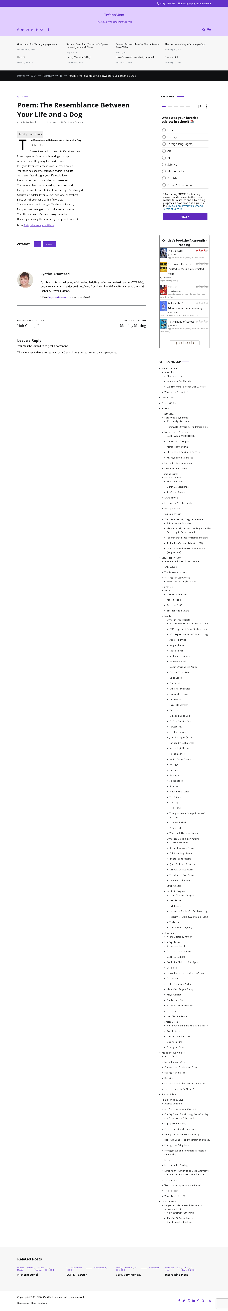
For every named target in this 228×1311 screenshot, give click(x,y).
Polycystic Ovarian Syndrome (179, 463)
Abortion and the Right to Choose (181, 561)
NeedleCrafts (170, 616)
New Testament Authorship (180, 1212)
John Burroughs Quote (180, 737)
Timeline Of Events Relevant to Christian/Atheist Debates (181, 1220)
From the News (173, 1267)
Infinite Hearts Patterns (180, 858)
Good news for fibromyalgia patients (37, 44)
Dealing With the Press (175, 1072)
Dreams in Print (174, 1041)
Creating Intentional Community (180, 1129)
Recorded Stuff (174, 605)
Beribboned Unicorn (179, 656)
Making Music (174, 599)
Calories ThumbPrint (179, 672)
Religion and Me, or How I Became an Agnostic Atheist (183, 1207)
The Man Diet (170, 1180)
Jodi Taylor (173, 326)
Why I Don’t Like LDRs (175, 1196)
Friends (165, 408)
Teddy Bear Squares (179, 791)
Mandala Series (177, 753)
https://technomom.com (60, 297)
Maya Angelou (174, 994)
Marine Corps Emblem (180, 759)
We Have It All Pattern (179, 880)
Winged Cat (175, 828)
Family (30, 1267)
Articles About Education (179, 523)
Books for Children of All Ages (182, 962)
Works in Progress (176, 891)
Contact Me (167, 397)
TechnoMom (114, 15)
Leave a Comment (75, 122)
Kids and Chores (175, 481)
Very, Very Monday (128, 1274)
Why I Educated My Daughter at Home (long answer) (186, 550)
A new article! (172, 57)
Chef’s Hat (174, 683)
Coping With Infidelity (175, 1123)
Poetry (26, 96)
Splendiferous (176, 780)
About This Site (169, 368)
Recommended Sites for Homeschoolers (187, 537)
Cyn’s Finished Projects (178, 620)
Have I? (21, 57)
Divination (169, 1078)
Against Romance (173, 1103)
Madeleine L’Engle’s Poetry (180, 989)
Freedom (173, 710)
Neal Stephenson (175, 291)
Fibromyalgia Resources (179, 421)
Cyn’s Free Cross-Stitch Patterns (183, 838)
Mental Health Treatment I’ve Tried (183, 452)
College (20, 1267)
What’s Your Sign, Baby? (181, 927)
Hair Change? (30, 323)
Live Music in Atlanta (177, 594)
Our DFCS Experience (177, 486)
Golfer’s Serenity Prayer (181, 721)
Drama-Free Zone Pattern (181, 848)
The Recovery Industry (175, 572)
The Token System (176, 492)
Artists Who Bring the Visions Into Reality (187, 1025)
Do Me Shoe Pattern (179, 842)
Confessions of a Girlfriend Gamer (181, 1067)
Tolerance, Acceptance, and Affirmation (183, 1185)
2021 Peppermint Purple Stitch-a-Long (188, 629)
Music (167, 590)
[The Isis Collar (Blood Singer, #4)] (163, 257)
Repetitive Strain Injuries (176, 468)
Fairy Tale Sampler (178, 705)
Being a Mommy (172, 477)
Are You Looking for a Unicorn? (180, 1109)
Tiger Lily (173, 802)
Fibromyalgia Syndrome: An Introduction (187, 427)
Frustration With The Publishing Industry (184, 1083)
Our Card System (172, 514)
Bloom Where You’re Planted (183, 667)
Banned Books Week (174, 1062)
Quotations (170, 933)
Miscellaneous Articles (173, 1052)
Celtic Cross (175, 677)
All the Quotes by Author (179, 936)
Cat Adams (173, 255)
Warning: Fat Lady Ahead (177, 577)
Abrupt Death (170, 1056)
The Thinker (175, 797)
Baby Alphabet (176, 645)
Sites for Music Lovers (178, 610)
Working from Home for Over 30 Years (186, 386)
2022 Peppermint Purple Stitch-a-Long (188, 634)
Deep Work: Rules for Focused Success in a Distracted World (186, 268)
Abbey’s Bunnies (177, 639)
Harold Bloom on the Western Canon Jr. (186, 973)
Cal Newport (167, 278)
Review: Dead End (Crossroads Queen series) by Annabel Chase (87, 46)
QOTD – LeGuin (76, 1274)
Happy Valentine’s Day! (78, 57)
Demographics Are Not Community (181, 1134)
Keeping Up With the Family (178, 503)
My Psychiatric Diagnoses (180, 457)
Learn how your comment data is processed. (91, 352)
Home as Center (170, 474)
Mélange (173, 764)
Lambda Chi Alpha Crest (181, 743)
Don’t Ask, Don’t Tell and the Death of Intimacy (187, 1139)
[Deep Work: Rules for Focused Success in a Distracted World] (163, 270)
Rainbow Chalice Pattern (181, 869)
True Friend (175, 807)
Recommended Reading (176, 1165)
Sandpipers (175, 775)
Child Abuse (170, 566)
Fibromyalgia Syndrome (176, 417)
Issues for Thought (171, 557)
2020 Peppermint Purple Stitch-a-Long (188, 623)
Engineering (175, 699)
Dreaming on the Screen (179, 1036)
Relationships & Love (172, 1099)
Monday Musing (133, 323)
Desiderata (172, 967)
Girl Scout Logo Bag (179, 715)
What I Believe (169, 1201)
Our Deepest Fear (175, 1000)
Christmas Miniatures (179, 688)
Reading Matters (172, 942)
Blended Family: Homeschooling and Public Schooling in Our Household (189, 530)
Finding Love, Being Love (176, 1145)
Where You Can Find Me (179, 381)
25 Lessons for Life (176, 946)
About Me (169, 372)
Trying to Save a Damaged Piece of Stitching (186, 815)
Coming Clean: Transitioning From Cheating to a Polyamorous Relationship (186, 1116)
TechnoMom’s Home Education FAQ (185, 543)
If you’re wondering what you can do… (136, 57)
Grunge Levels (171, 497)
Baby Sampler (176, 650)
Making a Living (175, 376)
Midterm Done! (27, 1274)
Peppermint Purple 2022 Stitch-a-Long (188, 916)
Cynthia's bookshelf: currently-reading (184, 243)
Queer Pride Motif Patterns (182, 864)
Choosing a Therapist (178, 441)
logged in (38, 346)
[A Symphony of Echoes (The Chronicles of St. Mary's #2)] (163, 328)
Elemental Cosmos (178, 694)
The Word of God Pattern (181, 875)
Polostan (172, 287)
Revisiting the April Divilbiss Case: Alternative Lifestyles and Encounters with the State (186, 1172)
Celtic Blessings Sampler (181, 895)
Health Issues (169, 413)
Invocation (172, 978)
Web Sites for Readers (178, 1016)
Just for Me (167, 587)
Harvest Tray (175, 726)
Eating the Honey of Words (39, 225)
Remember (172, 1011)
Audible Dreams (174, 1031)
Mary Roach (174, 312)
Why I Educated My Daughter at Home (183, 519)
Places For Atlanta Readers (180, 1005)
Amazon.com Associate (179, 951)
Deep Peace (175, 900)
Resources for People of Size (181, 581)
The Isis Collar (175, 250)
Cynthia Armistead (26, 122)
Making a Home (172, 508)
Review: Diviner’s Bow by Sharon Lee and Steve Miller (138, 46)
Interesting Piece (176, 1274)
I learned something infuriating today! (185, 44)
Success (173, 786)
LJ (18, 96)
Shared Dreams (172, 1021)
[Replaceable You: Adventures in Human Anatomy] (163, 310)
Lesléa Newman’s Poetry (179, 984)
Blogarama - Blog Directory (32, 1302)
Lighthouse (175, 906)
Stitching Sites (174, 885)
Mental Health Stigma (177, 446)
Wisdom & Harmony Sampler (184, 833)
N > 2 (167, 1160)
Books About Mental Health (181, 436)
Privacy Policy (169, 1094)
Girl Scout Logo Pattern (180, 853)
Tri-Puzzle (174, 922)
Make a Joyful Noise (179, 748)
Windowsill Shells (178, 822)
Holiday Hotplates (178, 732)
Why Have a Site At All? (176, 392)
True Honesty (171, 1190)
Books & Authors (176, 956)
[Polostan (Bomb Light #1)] (163, 293)
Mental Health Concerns (176, 432)
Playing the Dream (176, 1047)
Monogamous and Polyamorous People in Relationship (185, 1152)
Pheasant (173, 770)
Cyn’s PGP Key (169, 403)
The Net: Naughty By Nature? (179, 1089)
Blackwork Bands (178, 661)
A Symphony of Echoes (181, 321)
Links (186, 1267)
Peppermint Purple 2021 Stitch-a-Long (188, 911)
